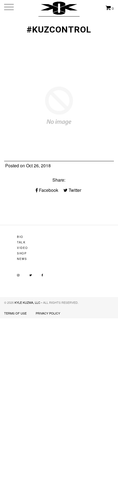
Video (22, 248)
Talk (21, 242)
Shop (22, 253)
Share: (58, 180)
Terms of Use (15, 313)
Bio (20, 237)
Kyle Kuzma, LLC (27, 302)
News (22, 259)
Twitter (74, 190)
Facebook (48, 190)
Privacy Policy (48, 313)
